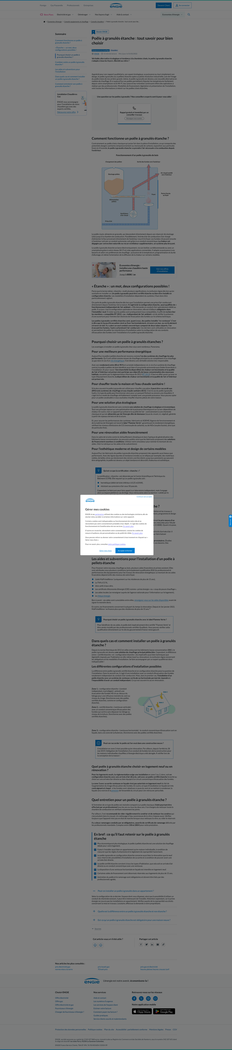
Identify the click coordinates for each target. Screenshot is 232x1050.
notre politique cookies (116, 544)
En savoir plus (128, 526)
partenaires (99, 514)
